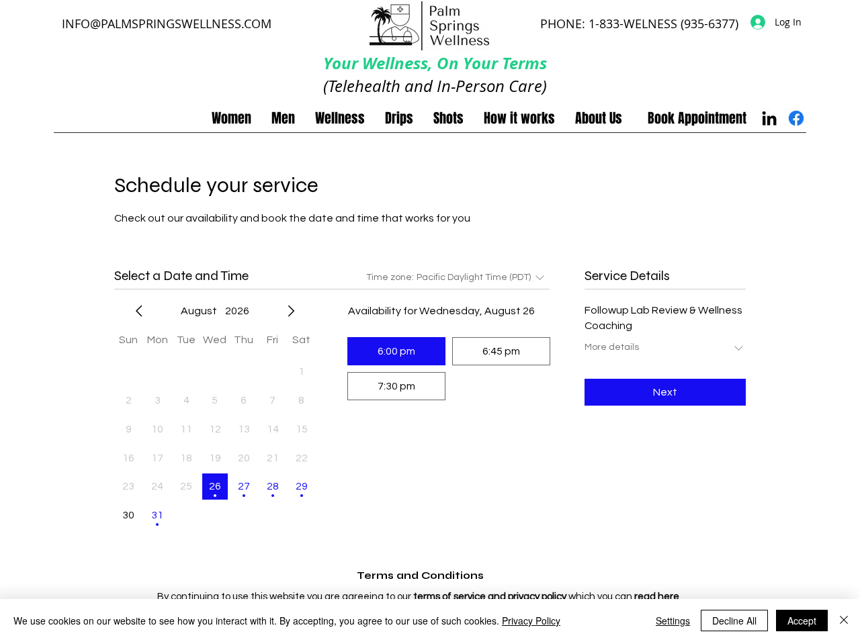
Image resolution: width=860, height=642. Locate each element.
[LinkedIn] (769, 118)
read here (656, 597)
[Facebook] (796, 118)
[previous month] (139, 311)
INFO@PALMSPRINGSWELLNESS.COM (166, 23)
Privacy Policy (531, 620)
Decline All (734, 620)
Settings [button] (673, 620)
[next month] (291, 311)
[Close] (844, 620)
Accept (801, 620)
